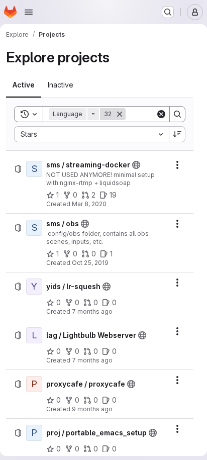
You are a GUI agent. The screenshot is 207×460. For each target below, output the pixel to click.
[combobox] (91, 134)
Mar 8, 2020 (89, 204)
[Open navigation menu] (29, 12)
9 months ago (92, 409)
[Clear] (161, 114)
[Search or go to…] (168, 12)
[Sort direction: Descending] (177, 134)
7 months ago (92, 311)
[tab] (23, 85)
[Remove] (120, 114)
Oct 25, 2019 (90, 262)
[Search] (177, 114)
